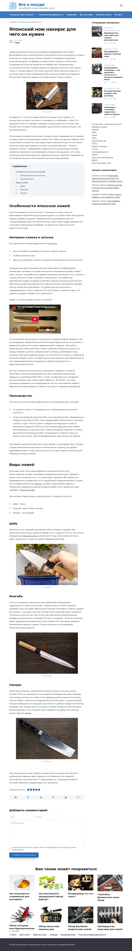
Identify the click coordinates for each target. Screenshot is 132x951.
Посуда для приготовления (22, 15)
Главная (12, 22)
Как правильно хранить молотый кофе (112, 53)
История (118, 15)
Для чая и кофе (86, 15)
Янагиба (24, 190)
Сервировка (71, 15)
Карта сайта (24, 935)
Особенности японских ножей (30, 172)
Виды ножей (22, 182)
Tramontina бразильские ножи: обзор (108, 897)
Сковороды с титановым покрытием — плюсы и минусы (112, 110)
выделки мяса (30, 536)
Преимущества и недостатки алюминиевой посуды (107, 188)
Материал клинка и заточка (32, 175)
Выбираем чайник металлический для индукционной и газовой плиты (107, 178)
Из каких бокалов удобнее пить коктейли (112, 93)
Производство (27, 179)
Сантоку (38, 484)
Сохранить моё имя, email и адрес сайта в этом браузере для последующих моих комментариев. (44, 849)
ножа (66, 222)
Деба (22, 186)
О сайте (13, 935)
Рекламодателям (68, 935)
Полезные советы (104, 15)
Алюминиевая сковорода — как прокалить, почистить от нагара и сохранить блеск (113, 73)
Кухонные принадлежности (51, 15)
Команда (53, 935)
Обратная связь (40, 935)
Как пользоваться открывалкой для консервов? (19, 896)
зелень (28, 713)
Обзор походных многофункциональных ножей (21, 928)
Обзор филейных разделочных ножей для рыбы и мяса (79, 929)
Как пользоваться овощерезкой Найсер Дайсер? (51, 896)
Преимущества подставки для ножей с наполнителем (111, 36)
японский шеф (27, 490)
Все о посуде (32, 4)
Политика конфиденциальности (92, 935)
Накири (23, 193)
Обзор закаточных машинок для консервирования (49, 929)
